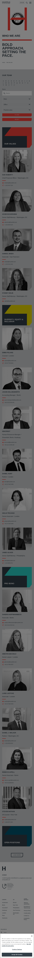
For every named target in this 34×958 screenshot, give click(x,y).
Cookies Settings (17, 949)
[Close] (32, 936)
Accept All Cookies (17, 954)
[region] (17, 945)
